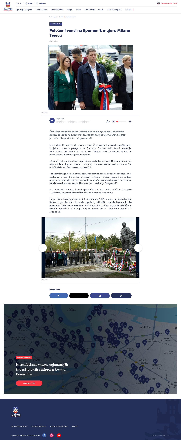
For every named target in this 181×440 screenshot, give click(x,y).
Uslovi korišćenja (38, 426)
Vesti (61, 17)
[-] (113, 121)
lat (17, 3)
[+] (130, 121)
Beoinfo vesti (71, 17)
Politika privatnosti (19, 426)
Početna (52, 17)
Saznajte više (29, 383)
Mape (30, 3)
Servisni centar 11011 (169, 3)
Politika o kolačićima (59, 426)
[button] (43, 248)
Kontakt (75, 426)
